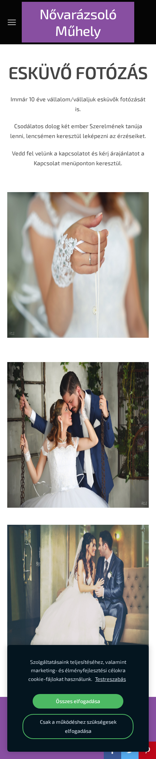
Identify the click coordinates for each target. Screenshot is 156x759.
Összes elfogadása (78, 701)
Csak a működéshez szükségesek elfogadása (78, 726)
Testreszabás (110, 679)
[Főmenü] (12, 22)
